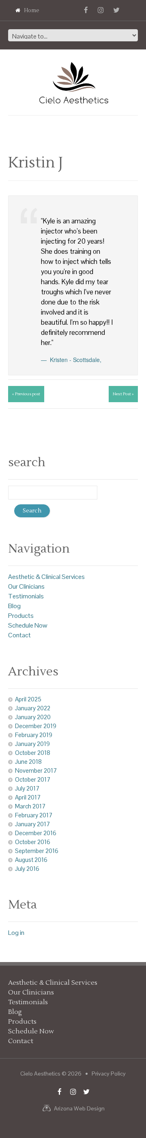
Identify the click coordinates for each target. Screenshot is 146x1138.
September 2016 (36, 851)
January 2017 (32, 824)
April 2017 (28, 797)
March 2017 (30, 806)
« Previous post (26, 393)
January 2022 (32, 708)
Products (21, 615)
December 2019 (35, 726)
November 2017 (36, 770)
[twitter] (116, 10)
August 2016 (31, 860)
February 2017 (33, 815)
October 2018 (32, 753)
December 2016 (35, 833)
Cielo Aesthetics (40, 1073)
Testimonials (26, 596)
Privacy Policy (109, 1073)
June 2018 (28, 761)
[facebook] (86, 10)
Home (31, 10)
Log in (16, 932)
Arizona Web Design (79, 1108)
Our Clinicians (26, 586)
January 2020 (33, 717)
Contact (19, 635)
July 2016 (27, 868)
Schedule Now (27, 625)
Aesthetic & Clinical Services (46, 576)
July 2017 (27, 788)
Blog (14, 606)
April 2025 (28, 699)
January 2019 (32, 744)
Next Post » (123, 393)
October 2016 (32, 842)
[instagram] (101, 10)
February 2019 (33, 735)
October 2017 (32, 779)
